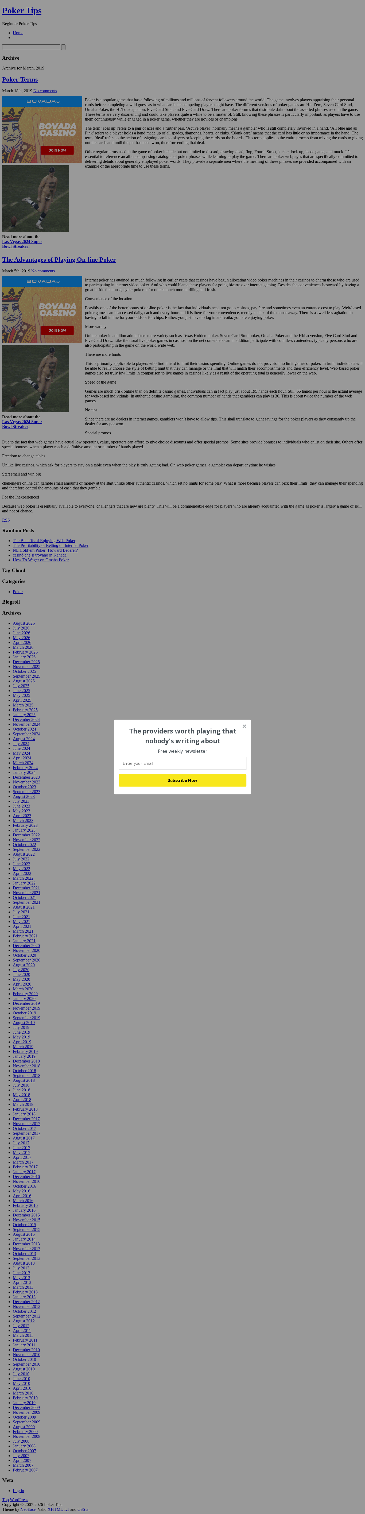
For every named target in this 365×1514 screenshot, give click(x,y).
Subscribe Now (182, 780)
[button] (183, 736)
